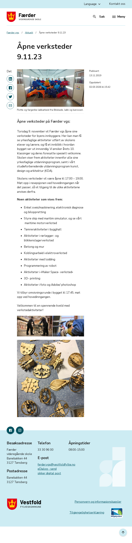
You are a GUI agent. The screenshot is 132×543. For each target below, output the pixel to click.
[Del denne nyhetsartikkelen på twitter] (10, 96)
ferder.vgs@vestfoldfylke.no (56, 465)
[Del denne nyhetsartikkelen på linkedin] (10, 78)
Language (92, 4)
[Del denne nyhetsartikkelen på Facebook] (10, 87)
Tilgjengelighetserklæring (86, 513)
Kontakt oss (117, 4)
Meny (121, 17)
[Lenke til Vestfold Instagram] (20, 430)
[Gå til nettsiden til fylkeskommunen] (25, 504)
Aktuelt (29, 32)
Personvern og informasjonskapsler (98, 502)
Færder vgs (13, 32)
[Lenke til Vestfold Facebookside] (10, 430)
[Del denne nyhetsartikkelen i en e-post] (10, 105)
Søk (98, 17)
